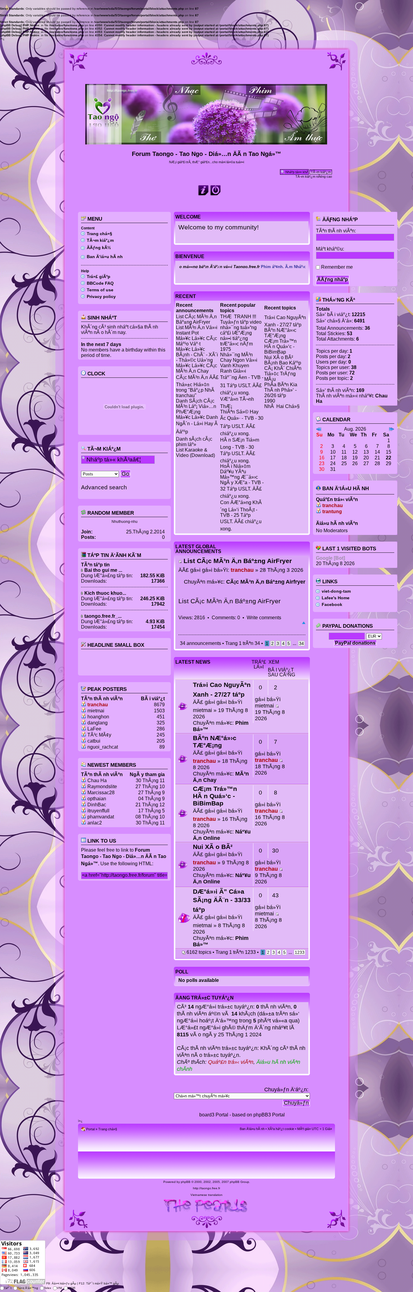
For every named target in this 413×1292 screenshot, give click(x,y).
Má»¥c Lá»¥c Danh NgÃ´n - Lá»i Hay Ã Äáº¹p (197, 424)
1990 (269, 400)
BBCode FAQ (100, 283)
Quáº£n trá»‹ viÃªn (230, 1062)
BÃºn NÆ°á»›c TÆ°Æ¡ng (280, 333)
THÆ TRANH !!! (238, 316)
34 (301, 643)
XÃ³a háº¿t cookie (281, 1129)
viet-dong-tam (336, 591)
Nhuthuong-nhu (125, 522)
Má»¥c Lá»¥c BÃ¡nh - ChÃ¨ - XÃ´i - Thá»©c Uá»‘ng (197, 355)
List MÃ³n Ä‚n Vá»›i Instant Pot (196, 330)
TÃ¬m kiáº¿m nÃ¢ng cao (313, 176)
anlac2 (94, 822)
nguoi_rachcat (102, 747)
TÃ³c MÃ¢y (99, 734)
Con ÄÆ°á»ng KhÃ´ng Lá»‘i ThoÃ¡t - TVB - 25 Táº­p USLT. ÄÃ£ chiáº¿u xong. (241, 515)
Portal (90, 1129)
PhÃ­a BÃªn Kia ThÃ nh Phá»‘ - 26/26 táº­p (280, 390)
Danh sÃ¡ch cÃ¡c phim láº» (194, 441)
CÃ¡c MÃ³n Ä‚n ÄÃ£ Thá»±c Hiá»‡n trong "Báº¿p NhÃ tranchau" (197, 386)
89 (162, 747)
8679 (159, 704)
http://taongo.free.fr (206, 1188)
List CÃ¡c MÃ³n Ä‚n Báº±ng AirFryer (196, 319)
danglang (97, 722)
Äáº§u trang (303, 623)
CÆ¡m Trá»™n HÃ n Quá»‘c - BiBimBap (280, 346)
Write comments (264, 617)
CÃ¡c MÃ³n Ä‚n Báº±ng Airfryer (265, 582)
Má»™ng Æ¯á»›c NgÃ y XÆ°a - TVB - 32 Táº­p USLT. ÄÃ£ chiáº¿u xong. (242, 486)
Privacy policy (101, 296)
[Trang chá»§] (206, 142)
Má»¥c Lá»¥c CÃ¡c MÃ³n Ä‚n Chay (196, 368)
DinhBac (96, 804)
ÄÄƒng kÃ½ (99, 247)
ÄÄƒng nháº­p (339, 219)
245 (161, 734)
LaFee (94, 728)
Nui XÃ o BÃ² (278, 357)
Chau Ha (97, 780)
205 (161, 740)
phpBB (185, 1182)
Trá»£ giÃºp (98, 276)
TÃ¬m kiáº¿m (100, 240)
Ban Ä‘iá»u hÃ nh (105, 256)
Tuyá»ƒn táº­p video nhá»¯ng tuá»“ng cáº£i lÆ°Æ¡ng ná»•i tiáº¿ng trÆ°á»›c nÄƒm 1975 (241, 335)
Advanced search (104, 487)
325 (161, 722)
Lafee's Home (336, 597)
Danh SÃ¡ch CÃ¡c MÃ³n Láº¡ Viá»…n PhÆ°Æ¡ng (196, 406)
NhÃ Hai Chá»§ (282, 406)
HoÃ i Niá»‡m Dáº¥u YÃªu (235, 469)
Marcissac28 (101, 792)
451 (161, 716)
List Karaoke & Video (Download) (195, 452)
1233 (299, 952)
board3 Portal (213, 1114)
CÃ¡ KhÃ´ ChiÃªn (282, 368)
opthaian (96, 798)
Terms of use (100, 289)
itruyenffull (98, 810)
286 (161, 728)
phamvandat (100, 816)
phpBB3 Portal (269, 1114)
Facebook (332, 604)
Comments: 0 (226, 617)
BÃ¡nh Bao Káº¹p (282, 362)
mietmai (95, 710)
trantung (332, 511)
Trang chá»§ (99, 233)
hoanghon (98, 716)
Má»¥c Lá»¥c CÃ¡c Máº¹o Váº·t (196, 341)
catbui (93, 740)
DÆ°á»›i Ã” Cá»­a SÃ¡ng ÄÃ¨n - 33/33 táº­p (222, 900)
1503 (159, 710)
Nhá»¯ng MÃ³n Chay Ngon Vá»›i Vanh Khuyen (238, 360)
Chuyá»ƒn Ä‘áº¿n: (286, 1089)
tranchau (97, 704)
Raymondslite (102, 786)
